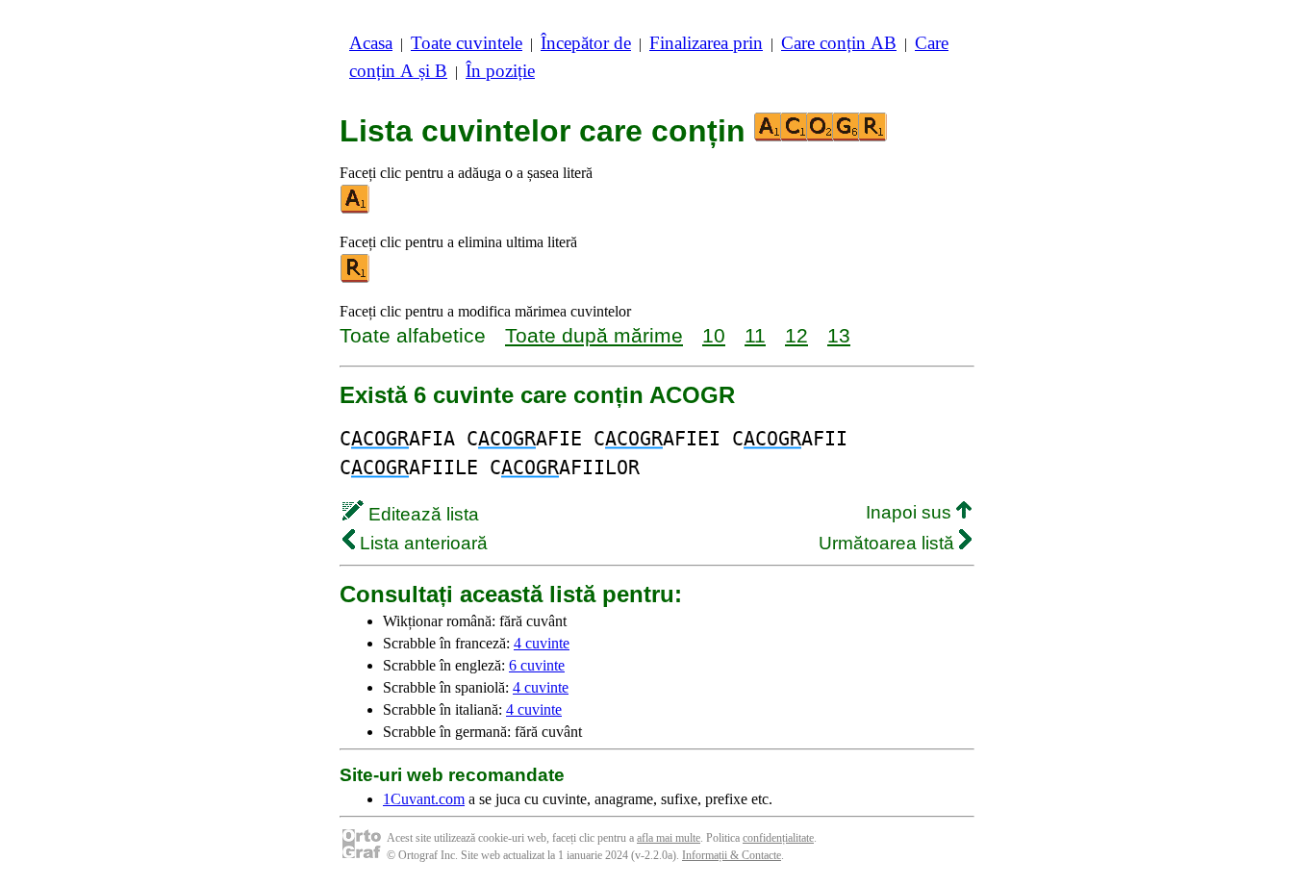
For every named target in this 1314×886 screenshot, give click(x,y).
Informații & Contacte (731, 855)
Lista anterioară (421, 543)
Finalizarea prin (706, 43)
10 (713, 335)
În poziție (500, 71)
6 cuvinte (537, 665)
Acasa (370, 43)
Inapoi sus (911, 512)
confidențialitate (778, 838)
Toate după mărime (594, 335)
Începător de (586, 43)
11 (755, 335)
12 (796, 335)
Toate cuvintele (466, 43)
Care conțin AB (839, 43)
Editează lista (421, 514)
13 (838, 335)
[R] (356, 278)
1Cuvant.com (424, 799)
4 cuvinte (541, 643)
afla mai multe (668, 838)
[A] (356, 209)
